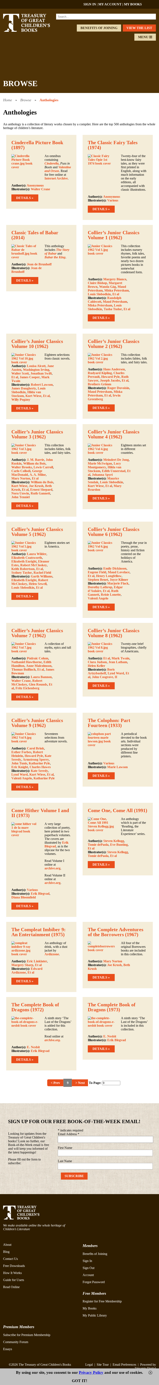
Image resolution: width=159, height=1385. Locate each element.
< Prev (55, 1083)
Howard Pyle (110, 376)
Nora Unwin (20, 493)
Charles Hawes (40, 767)
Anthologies (49, 100)
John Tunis (19, 763)
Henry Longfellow (109, 576)
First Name (65, 1147)
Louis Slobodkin (99, 294)
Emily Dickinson (114, 568)
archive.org (52, 868)
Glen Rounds (38, 684)
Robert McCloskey (33, 565)
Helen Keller (96, 665)
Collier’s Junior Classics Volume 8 (113, 633)
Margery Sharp (22, 965)
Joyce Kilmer (119, 579)
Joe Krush (36, 486)
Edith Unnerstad (113, 471)
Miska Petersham (116, 290)
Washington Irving (36, 369)
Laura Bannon (41, 677)
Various (112, 200)
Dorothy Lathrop (100, 587)
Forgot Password (94, 1282)
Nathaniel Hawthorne (26, 662)
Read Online (11, 1287)
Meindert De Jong (116, 459)
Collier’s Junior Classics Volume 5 (37, 532)
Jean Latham (117, 662)
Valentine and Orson (58, 169)
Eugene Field (97, 572)
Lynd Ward (116, 673)
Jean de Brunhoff (39, 264)
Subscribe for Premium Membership (26, 1335)
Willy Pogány (20, 399)
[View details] (24, 167)
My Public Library (95, 1315)
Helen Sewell (38, 584)
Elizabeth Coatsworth (26, 557)
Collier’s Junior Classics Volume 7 (37, 633)
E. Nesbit (33, 1047)
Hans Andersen (114, 369)
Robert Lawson (42, 384)
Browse (25, 100)
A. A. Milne (38, 474)
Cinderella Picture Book (37, 142)
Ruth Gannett (40, 493)
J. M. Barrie (35, 459)
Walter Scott (20, 373)
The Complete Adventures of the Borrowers (115, 932)
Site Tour (103, 1364)
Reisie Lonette (111, 594)
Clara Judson (97, 662)
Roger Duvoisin (118, 388)
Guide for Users (13, 1280)
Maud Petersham (115, 301)
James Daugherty (23, 388)
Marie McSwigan (100, 463)
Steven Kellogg (113, 841)
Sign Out (88, 1268)
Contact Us (10, 1259)
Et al (115, 294)
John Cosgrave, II (104, 677)
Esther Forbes (21, 752)
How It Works (12, 1273)
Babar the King (55, 257)
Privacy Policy (91, 1372)
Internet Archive (56, 178)
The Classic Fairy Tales (112, 142)
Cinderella (52, 163)
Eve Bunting (119, 844)
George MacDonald (26, 472)
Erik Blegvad (40, 893)
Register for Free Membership (102, 1301)
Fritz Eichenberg (27, 688)
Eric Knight (19, 767)
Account (88, 1275)
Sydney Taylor (21, 572)
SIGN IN (89, 4)
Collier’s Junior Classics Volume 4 (113, 434)
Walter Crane (40, 189)
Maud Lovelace (119, 572)
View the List (139, 28)
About (7, 1244)
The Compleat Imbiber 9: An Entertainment (38, 932)
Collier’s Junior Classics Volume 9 (37, 723)
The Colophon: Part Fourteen (109, 723)
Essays (7, 1349)
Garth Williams (41, 576)
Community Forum (15, 1342)
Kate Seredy (39, 770)
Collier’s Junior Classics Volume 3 (37, 434)
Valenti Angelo (98, 598)
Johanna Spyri (102, 474)
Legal (89, 1364)
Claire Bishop (97, 283)
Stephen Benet (98, 579)
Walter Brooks (21, 467)
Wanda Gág (107, 286)
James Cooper (30, 377)
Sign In (87, 1261)
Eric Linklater (37, 961)
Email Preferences (124, 1364)
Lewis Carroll (43, 467)
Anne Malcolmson (39, 665)
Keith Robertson (23, 569)
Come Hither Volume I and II (40, 813)
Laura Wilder (36, 554)
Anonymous (35, 185)
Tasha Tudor (113, 309)
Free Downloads (14, 1266)
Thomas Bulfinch (23, 669)
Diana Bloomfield (23, 897)
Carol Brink (35, 748)
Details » (24, 198)
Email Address (68, 1134)
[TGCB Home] (31, 30)
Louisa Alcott (36, 366)
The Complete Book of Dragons (35, 1007)
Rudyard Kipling (100, 373)
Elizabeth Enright (23, 561)
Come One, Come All (110, 810)
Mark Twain (120, 658)
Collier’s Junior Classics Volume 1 (113, 235)
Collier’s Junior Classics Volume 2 (113, 344)
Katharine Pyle (39, 763)
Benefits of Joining (99, 28)
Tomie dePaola (98, 844)
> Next (80, 1083)
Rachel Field (42, 572)
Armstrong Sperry (36, 759)
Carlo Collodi (20, 471)
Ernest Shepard (41, 489)
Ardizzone (52, 954)
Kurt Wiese (33, 396)
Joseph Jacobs (110, 380)
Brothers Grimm (99, 384)
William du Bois (34, 463)
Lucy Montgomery (104, 465)
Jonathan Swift (41, 373)
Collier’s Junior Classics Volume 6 (113, 532)
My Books (89, 1308)
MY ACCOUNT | (111, 4)
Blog (6, 1251)
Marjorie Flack (118, 583)
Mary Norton (20, 478)
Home (7, 100)
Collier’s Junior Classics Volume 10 (37, 344)
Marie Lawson (117, 767)
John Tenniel (20, 497)
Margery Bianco (114, 279)
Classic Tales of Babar (34, 232)
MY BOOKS (133, 4)
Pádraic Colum (37, 658)
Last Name (65, 1161)
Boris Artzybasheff (101, 671)
